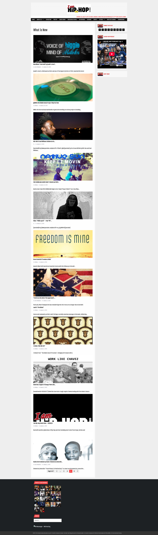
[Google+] (106, 30)
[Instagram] (108, 30)
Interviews (82, 19)
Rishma (36, 105)
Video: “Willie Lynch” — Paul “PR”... (42, 221)
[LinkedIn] (114, 30)
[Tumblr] (123, 30)
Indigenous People (72, 19)
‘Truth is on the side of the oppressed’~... (44, 298)
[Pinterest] (111, 30)
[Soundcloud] (120, 30)
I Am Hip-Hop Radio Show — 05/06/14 (43, 423)
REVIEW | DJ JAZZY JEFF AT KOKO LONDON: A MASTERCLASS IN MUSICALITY (80, 17)
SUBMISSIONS (121, 19)
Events (95, 19)
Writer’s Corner (111, 19)
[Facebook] (103, 30)
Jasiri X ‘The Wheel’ (38, 307)
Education (48, 19)
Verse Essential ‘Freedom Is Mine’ (42, 259)
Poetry (55, 19)
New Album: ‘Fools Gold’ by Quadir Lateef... (44, 64)
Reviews (89, 19)
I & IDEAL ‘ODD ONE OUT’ (39, 346)
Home (33, 19)
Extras (101, 19)
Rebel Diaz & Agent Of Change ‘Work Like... (44, 384)
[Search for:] (48, 520)
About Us (39, 19)
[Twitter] (100, 30)
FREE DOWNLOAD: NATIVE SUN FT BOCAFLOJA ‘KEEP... (46, 182)
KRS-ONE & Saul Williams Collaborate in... (44, 141)
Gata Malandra (38, 67)
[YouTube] (117, 30)
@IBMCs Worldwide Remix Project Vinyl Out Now (46, 103)
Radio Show (62, 19)
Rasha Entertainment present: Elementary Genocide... (48, 462)
